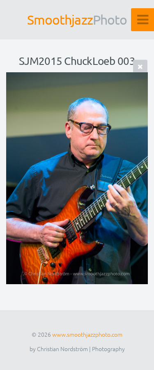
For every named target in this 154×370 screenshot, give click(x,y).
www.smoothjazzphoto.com (87, 334)
